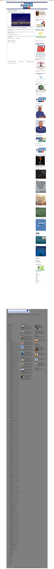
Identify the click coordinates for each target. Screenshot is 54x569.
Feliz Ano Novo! (26, 331)
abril (10, 559)
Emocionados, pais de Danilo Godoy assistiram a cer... (13, 442)
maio (10, 558)
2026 (9, 325)
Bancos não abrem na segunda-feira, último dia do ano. (14, 369)
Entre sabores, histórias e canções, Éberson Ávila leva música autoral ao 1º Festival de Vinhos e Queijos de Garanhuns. (41, 349)
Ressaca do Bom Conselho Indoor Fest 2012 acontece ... (14, 453)
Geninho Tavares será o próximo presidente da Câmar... (13, 351)
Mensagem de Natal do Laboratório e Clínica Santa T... (14, 432)
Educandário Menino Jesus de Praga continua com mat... (13, 489)
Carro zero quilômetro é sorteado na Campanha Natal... (13, 346)
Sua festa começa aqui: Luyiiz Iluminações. (13, 427)
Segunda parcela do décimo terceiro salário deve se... (13, 482)
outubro (10, 553)
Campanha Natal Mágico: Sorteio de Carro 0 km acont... (13, 356)
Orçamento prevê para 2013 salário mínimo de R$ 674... (13, 494)
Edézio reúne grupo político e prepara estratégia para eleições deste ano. (28, 337)
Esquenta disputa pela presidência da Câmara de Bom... (14, 389)
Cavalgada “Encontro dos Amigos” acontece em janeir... (13, 477)
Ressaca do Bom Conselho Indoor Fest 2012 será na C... (14, 411)
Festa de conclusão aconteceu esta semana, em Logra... (13, 525)
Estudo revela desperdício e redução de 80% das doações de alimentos (39, 369)
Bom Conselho (37, 275)
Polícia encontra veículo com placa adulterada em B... (13, 401)
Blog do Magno (37, 344)
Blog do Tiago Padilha (38, 352)
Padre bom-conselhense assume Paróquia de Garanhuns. (13, 544)
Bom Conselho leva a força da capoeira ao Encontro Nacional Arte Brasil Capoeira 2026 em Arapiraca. (28, 364)
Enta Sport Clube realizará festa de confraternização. (13, 537)
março (10, 560)
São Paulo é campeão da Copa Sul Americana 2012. (13, 545)
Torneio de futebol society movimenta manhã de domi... (14, 379)
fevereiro (10, 561)
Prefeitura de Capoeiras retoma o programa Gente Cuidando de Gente (41, 341)
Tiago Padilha (38, 261)
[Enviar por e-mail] (16, 38)
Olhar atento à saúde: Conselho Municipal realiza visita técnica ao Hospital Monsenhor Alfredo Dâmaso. (28, 370)
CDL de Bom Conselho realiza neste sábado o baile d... (13, 447)
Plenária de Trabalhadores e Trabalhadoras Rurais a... (12, 510)
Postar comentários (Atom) (13, 63)
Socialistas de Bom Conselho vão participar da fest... (13, 547)
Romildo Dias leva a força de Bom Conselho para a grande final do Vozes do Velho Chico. (28, 359)
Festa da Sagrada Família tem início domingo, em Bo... (13, 475)
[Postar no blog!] (17, 38)
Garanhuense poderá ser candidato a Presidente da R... (14, 376)
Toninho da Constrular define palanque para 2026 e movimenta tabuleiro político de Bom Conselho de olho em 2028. (28, 376)
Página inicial (21, 61)
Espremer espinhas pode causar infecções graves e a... (13, 522)
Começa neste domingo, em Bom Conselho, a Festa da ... (13, 438)
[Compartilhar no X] (18, 38)
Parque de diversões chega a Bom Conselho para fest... (13, 517)
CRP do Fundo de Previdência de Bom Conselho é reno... (14, 409)
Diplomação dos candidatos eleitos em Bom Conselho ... (14, 509)
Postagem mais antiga (30, 61)
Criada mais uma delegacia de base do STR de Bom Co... (14, 407)
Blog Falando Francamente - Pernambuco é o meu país (39, 347)
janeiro (10, 562)
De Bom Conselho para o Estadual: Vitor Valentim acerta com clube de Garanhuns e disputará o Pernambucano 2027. (28, 353)
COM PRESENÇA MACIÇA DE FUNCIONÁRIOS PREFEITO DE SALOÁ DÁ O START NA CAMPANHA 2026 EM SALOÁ (41, 365)
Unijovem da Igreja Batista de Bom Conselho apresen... (13, 364)
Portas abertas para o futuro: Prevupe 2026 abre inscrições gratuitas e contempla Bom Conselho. (28, 347)
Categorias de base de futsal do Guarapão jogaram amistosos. (28, 341)
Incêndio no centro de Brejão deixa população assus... (13, 457)
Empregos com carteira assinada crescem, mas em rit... (13, 417)
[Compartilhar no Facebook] (18, 38)
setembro (10, 554)
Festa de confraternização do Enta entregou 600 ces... (13, 420)
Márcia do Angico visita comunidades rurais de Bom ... (13, 371)
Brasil (36, 276)
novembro (10, 552)
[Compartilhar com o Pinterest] (19, 38)
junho (10, 557)
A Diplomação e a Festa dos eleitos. (13, 486)
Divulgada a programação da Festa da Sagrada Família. (14, 539)
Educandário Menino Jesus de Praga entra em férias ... (13, 455)
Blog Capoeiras (37, 339)
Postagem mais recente (12, 61)
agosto (10, 555)
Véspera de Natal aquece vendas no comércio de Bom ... (13, 433)
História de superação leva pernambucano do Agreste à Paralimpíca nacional (41, 359)
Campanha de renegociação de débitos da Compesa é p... (14, 480)
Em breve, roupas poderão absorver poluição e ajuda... (13, 366)
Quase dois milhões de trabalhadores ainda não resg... (14, 391)
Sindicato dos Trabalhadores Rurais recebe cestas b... (13, 519)
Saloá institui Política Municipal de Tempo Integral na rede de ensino (40, 337)
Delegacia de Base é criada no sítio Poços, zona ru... (13, 450)
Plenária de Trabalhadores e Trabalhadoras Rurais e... (12, 505)
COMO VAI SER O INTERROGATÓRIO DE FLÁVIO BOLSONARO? (41, 327)
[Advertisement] (39, 296)
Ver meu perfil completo (39, 262)
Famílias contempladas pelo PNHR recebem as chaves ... (13, 397)
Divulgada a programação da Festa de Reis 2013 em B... (14, 372)
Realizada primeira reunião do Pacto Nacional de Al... (13, 423)
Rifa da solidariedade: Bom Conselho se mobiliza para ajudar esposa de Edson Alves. (41, 354)
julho (10, 556)
